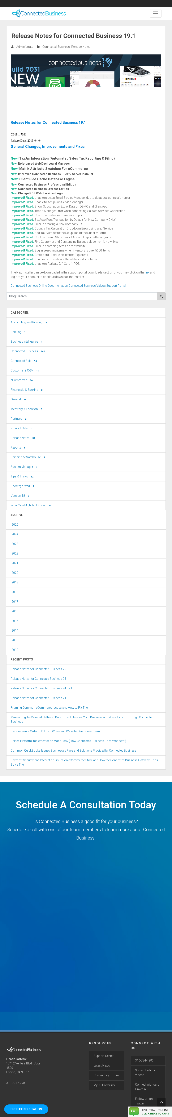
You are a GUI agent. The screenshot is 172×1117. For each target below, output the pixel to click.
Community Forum (106, 1075)
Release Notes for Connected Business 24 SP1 (41, 688)
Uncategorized (22, 486)
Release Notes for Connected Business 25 (38, 678)
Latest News (102, 1065)
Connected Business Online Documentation (39, 285)
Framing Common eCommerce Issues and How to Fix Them (50, 707)
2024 (15, 534)
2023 (15, 544)
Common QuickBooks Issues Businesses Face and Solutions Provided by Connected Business (73, 750)
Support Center (103, 1056)
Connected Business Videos (87, 285)
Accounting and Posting (29, 322)
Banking (18, 332)
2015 (15, 621)
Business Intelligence (26, 341)
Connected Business (56, 47)
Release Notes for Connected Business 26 (38, 669)
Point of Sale (21, 428)
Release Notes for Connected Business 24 (38, 698)
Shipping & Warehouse (28, 457)
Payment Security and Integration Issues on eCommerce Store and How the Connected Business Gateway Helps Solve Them (84, 762)
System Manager (24, 466)
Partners (18, 418)
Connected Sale (24, 360)
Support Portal (116, 285)
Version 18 (20, 495)
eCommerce (22, 380)
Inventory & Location (26, 409)
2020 (15, 572)
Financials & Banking (26, 389)
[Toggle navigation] (156, 13)
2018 (15, 592)
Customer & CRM (25, 370)
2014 (15, 630)
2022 (15, 553)
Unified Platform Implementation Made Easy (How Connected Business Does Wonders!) (68, 741)
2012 (15, 649)
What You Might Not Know (31, 505)
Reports (18, 447)
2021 (15, 563)
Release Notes (80, 47)
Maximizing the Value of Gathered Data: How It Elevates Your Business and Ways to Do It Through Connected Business (82, 719)
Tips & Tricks (22, 476)
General (18, 399)
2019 (15, 582)
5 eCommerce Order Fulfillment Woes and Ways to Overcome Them (55, 731)
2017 (15, 601)
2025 (15, 524)
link (147, 272)
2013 (15, 640)
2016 (15, 611)
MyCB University (104, 1085)
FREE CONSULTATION (26, 1109)
